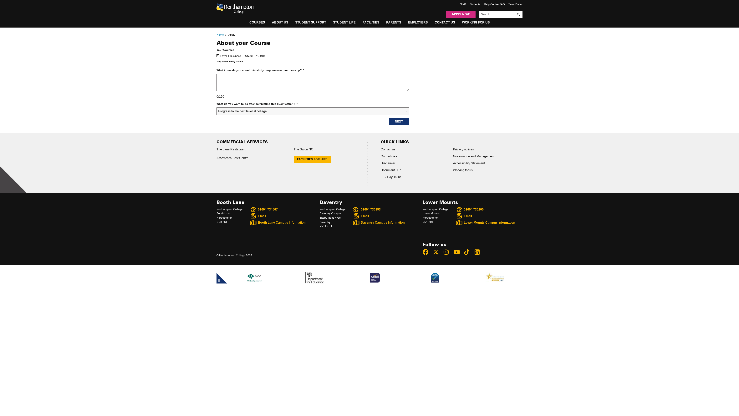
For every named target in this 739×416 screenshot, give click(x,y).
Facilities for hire (312, 159)
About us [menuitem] (280, 22)
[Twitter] (437, 252)
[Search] (518, 14)
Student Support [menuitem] (310, 22)
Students (475, 4)
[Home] (235, 8)
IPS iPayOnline (391, 177)
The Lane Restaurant (231, 149)
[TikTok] (468, 252)
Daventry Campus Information (383, 222)
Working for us (463, 170)
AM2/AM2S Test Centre (232, 158)
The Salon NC (303, 149)
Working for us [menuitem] (476, 22)
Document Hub (391, 170)
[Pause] (219, 289)
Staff (463, 4)
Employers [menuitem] (418, 22)
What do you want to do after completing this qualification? (257, 103)
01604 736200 (474, 209)
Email (262, 216)
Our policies (389, 156)
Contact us (388, 149)
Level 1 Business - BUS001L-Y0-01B (242, 55)
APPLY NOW (461, 14)
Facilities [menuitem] (371, 22)
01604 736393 (371, 209)
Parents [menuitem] (393, 22)
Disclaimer (388, 163)
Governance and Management (473, 156)
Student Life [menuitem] (344, 22)
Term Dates (515, 4)
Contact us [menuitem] (445, 22)
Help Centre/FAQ (494, 4)
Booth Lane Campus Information (282, 222)
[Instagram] (448, 252)
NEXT (399, 121)
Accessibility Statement (469, 163)
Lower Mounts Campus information (489, 222)
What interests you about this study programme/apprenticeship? (260, 70)
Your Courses (225, 49)
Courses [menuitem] (257, 22)
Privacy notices (463, 149)
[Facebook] (427, 252)
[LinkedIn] (479, 252)
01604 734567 (268, 209)
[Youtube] (458, 252)
